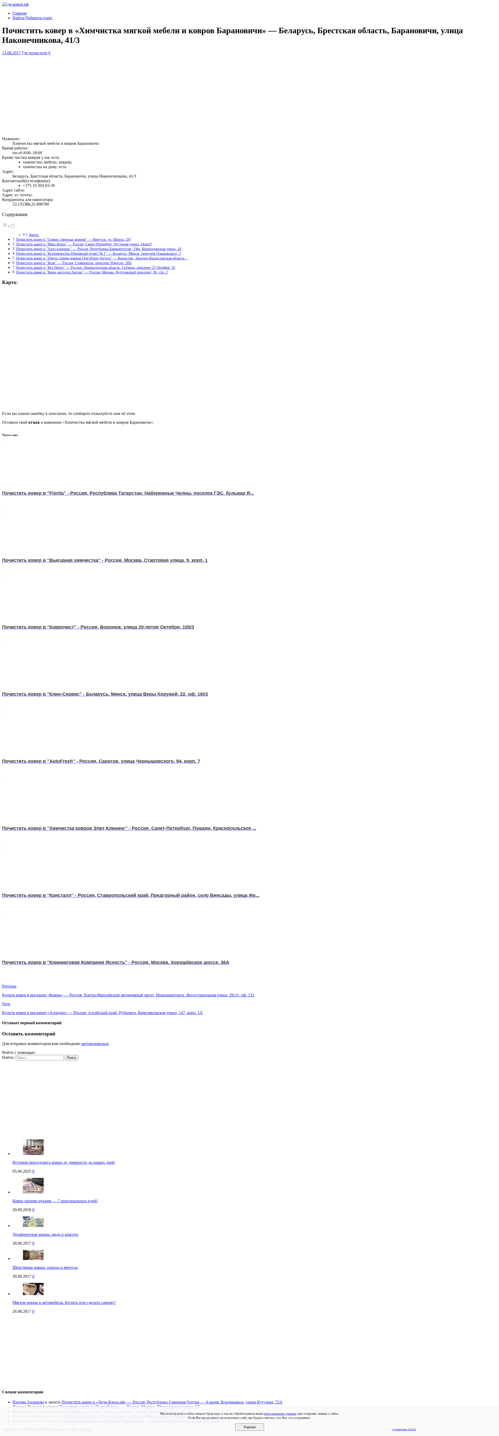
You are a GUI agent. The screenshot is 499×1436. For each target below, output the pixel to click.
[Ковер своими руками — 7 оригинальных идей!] (33, 1192)
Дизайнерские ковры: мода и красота (45, 1234)
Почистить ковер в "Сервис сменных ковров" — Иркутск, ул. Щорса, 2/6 (73, 239)
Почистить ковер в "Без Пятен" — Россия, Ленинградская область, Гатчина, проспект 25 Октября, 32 (95, 267)
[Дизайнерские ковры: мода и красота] (33, 1225)
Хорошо (250, 1427)
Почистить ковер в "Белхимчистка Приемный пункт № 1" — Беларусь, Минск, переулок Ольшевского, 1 (98, 253)
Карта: (34, 235)
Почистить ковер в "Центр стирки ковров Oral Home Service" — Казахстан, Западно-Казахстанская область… (102, 258)
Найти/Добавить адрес (32, 18)
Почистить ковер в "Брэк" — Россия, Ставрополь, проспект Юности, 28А (74, 263)
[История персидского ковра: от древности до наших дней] (33, 1153)
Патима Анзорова (28, 1402)
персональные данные (280, 1413)
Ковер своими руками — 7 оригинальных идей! (55, 1201)
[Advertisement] (158, 96)
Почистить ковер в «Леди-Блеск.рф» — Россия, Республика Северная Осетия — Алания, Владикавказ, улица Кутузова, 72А (172, 1402)
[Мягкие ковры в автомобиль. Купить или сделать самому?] (33, 1293)
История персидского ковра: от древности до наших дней (63, 1162)
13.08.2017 (11, 53)
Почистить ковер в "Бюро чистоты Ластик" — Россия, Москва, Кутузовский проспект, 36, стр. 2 (92, 272)
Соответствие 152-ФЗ (404, 1429)
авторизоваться (94, 1043)
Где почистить (34, 53)
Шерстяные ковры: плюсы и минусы (45, 1267)
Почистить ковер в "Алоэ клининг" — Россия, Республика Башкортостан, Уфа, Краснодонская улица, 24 (98, 249)
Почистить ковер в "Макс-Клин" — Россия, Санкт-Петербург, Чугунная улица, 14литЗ (84, 244)
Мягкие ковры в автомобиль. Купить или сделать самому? (64, 1302)
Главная (19, 13)
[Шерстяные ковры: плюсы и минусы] (33, 1258)
